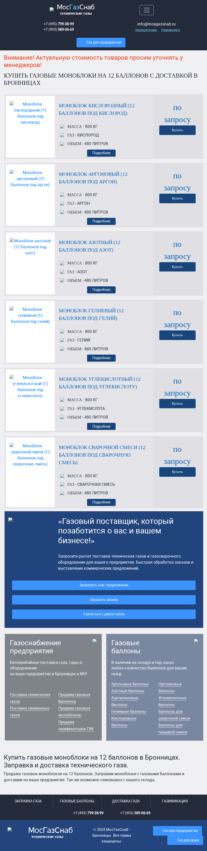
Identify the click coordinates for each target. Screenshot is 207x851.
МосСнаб (76, 10)
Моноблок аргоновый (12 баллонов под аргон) (93, 177)
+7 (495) (59, 24)
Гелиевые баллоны (128, 711)
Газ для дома (188, 840)
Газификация (175, 801)
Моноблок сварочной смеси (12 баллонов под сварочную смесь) (102, 455)
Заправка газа (28, 801)
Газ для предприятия (104, 42)
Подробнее (101, 153)
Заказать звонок (104, 600)
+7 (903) (59, 29)
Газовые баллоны (77, 801)
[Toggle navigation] (147, 10)
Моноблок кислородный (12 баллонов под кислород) (97, 109)
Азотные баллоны (127, 691)
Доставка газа (126, 801)
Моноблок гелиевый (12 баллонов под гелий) (91, 314)
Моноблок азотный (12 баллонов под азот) (89, 246)
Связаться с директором (103, 614)
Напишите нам (146, 30)
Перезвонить (170, 30)
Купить (177, 130)
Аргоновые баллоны (130, 684)
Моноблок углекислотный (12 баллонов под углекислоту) (100, 382)
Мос (50, 832)
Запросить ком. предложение (104, 585)
